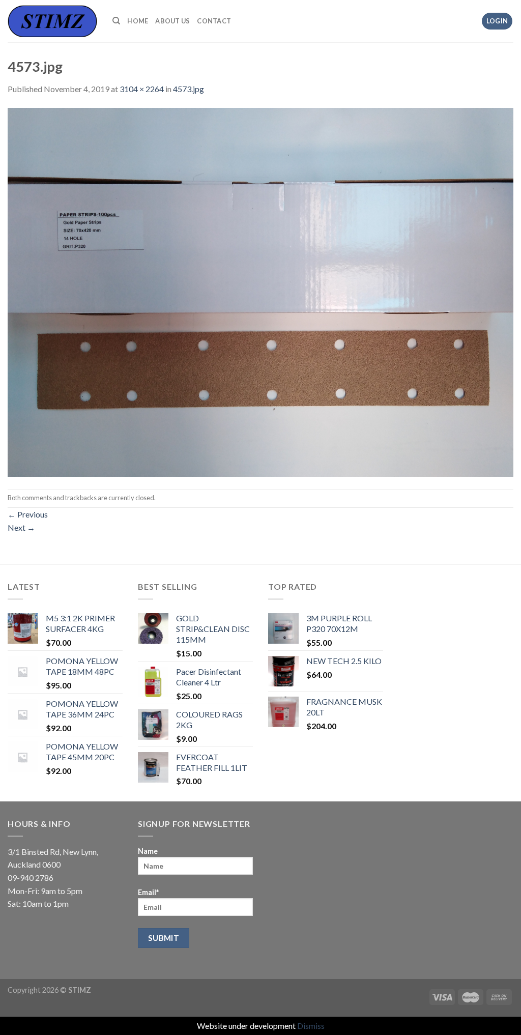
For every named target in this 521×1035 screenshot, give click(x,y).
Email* (148, 892)
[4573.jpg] (260, 291)
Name (148, 851)
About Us (172, 21)
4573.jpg (188, 89)
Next (21, 527)
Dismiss (311, 1025)
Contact (214, 21)
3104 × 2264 (142, 89)
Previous (28, 514)
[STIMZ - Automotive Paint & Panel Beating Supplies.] (52, 21)
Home (137, 21)
